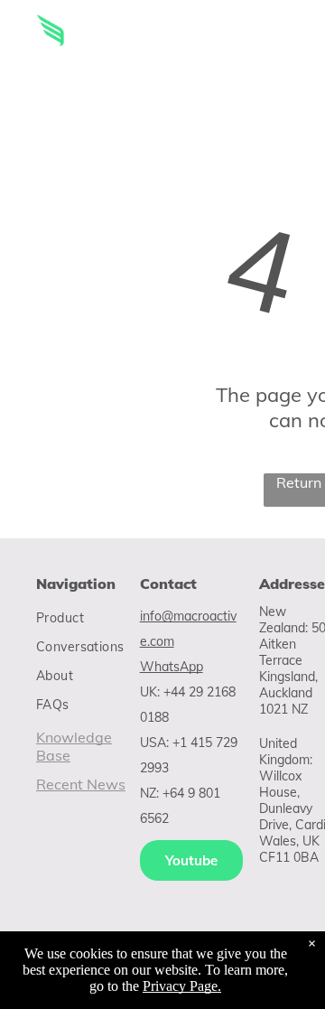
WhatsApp (171, 667)
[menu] (298, 37)
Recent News (80, 784)
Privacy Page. (182, 986)
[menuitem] (101, 617)
